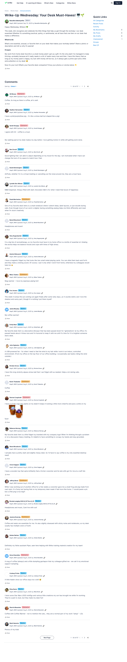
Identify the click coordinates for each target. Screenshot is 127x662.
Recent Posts (98, 24)
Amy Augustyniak (16, 236)
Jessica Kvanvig (15, 517)
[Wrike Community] (9, 3)
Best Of (96, 45)
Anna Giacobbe (15, 655)
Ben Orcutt (13, 149)
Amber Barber (14, 535)
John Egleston (14, 345)
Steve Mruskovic (15, 446)
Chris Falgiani (14, 465)
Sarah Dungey (14, 125)
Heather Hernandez (16, 110)
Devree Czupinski (16, 397)
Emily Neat (13, 324)
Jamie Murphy (14, 309)
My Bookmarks (107, 30)
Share (7, 69)
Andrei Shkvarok (15, 254)
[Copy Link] (49, 23)
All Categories (98, 20)
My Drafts (107, 36)
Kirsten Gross (14, 366)
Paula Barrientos (15, 199)
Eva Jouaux (13, 290)
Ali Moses (13, 94)
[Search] (112, 3)
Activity (96, 27)
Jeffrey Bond (14, 480)
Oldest (13, 86)
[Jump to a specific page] (87, 86)
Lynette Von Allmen (16, 183)
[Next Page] (84, 86)
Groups (96, 42)
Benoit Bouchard (15, 220)
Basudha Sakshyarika (17, 20)
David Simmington (16, 167)
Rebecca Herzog (15, 428)
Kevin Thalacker (15, 381)
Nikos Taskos (14, 274)
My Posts (107, 33)
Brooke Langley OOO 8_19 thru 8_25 (22, 501)
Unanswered (107, 39)
